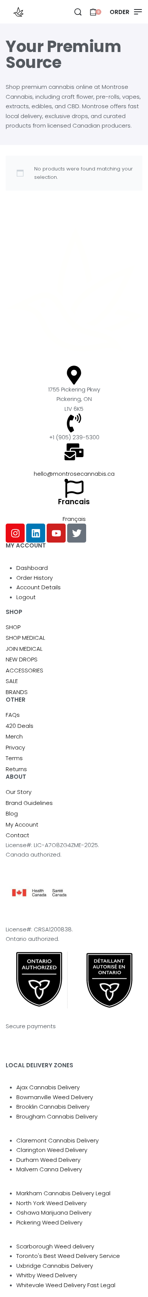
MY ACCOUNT (26, 545)
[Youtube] (56, 533)
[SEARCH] (78, 12)
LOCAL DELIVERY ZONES (39, 1065)
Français (74, 519)
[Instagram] (15, 533)
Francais (74, 502)
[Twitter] (76, 533)
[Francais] (74, 488)
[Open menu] (125, 12)
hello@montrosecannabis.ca (74, 474)
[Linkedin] (35, 533)
